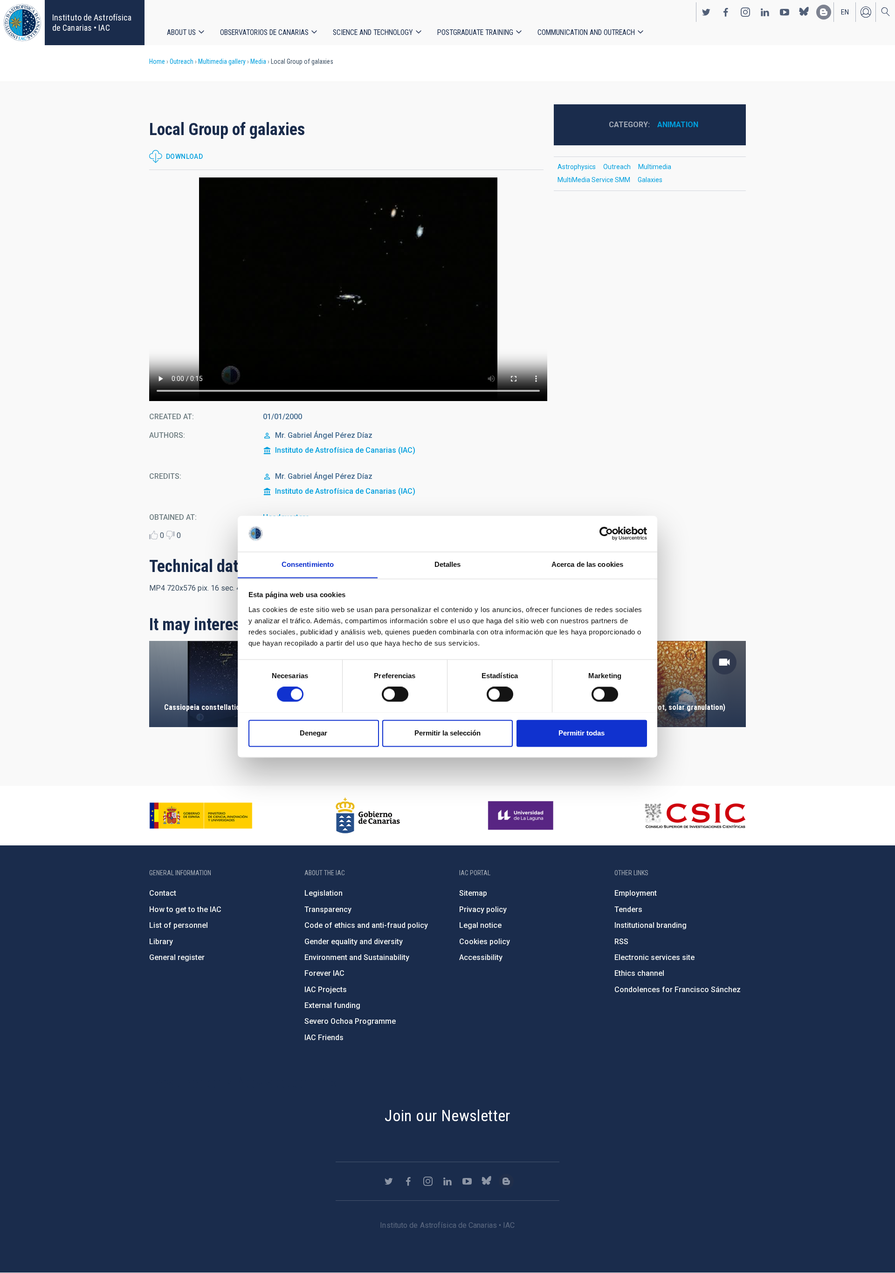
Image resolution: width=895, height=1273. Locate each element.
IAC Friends (324, 1037)
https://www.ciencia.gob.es (201, 815)
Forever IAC (324, 973)
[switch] (395, 694)
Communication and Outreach (586, 32)
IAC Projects (325, 989)
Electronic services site (654, 957)
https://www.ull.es (521, 815)
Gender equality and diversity (353, 941)
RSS (621, 941)
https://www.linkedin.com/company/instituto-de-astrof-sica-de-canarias (765, 12)
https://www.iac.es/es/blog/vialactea (823, 12)
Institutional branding (650, 925)
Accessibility (481, 957)
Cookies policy (484, 941)
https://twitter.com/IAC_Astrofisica (706, 12)
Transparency (327, 909)
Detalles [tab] (447, 564)
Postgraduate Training (475, 32)
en (845, 12)
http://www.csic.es (695, 816)
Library (161, 941)
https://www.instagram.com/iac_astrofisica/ (745, 12)
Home (157, 61)
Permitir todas (581, 733)
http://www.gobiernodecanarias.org (367, 815)
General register (177, 957)
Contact (162, 893)
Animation (677, 124)
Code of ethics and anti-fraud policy (366, 925)
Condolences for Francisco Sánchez (677, 989)
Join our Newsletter (447, 1115)
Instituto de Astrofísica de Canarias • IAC (91, 23)
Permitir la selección (447, 733)
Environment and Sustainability (356, 957)
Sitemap (473, 893)
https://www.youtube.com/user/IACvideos (784, 12)
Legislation (323, 893)
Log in (865, 12)
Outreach (181, 61)
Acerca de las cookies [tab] (587, 564)
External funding (332, 1005)
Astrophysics (577, 166)
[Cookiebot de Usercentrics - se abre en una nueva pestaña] (606, 533)
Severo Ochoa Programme (350, 1021)
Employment (635, 893)
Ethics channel (639, 973)
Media (258, 61)
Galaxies (650, 180)
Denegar (313, 733)
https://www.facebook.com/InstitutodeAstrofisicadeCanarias (726, 12)
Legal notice (480, 925)
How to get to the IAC (185, 909)
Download (184, 156)
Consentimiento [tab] (308, 564)
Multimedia (654, 166)
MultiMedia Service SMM (594, 180)
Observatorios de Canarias (264, 32)
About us (181, 32)
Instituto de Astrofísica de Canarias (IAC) (345, 450)
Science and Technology (373, 32)
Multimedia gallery (222, 61)
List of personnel (178, 925)
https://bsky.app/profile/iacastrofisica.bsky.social (804, 12)
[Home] (22, 22)
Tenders (628, 909)
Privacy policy (483, 909)
